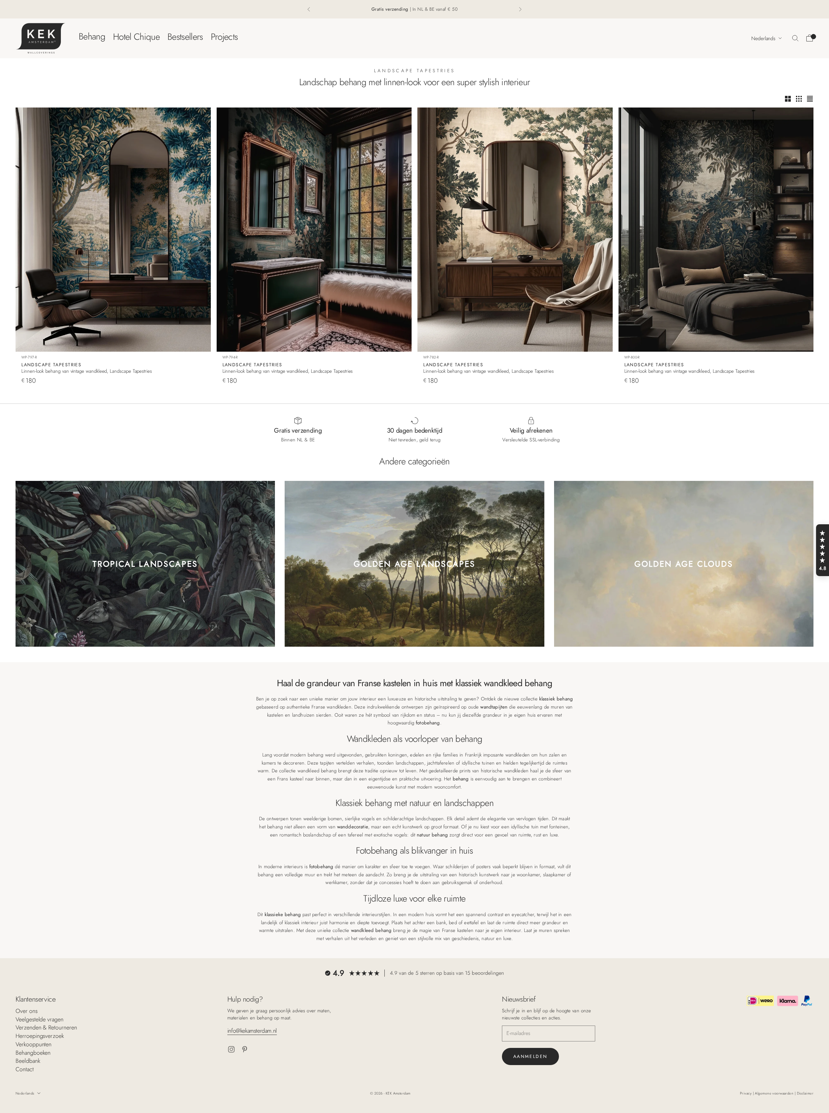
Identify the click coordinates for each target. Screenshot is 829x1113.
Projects (224, 36)
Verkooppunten (33, 1044)
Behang (92, 36)
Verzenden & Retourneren (46, 1027)
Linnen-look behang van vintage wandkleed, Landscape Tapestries (86, 371)
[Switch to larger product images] (788, 99)
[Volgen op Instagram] (231, 1049)
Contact (25, 1069)
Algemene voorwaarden (774, 1093)
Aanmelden (530, 1056)
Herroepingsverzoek (40, 1036)
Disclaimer (805, 1093)
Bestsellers (185, 36)
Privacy (746, 1093)
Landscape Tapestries (51, 364)
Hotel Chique (136, 36)
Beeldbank (28, 1061)
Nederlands (763, 38)
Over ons (27, 1011)
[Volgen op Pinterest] (245, 1049)
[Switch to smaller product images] (799, 99)
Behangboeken (33, 1053)
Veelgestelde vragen (39, 1019)
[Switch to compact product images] (810, 99)
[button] (822, 550)
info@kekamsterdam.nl (252, 1031)
